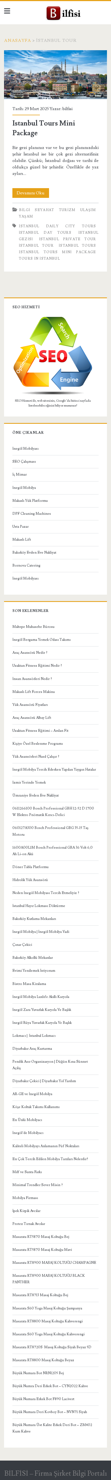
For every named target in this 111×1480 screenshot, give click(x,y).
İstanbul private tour (67, 239)
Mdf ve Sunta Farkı (27, 1172)
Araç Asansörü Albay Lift (31, 718)
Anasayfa (17, 40)
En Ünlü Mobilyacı (27, 1120)
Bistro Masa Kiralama (29, 984)
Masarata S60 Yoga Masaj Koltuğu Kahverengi (48, 1334)
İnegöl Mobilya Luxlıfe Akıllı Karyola (40, 997)
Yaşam (26, 216)
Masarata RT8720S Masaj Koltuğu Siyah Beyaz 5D (51, 1347)
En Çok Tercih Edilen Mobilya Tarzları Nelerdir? (50, 1159)
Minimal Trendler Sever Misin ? (37, 1185)
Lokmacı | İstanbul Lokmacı (34, 1036)
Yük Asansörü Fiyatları (30, 705)
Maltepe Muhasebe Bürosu (33, 627)
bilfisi (67, 108)
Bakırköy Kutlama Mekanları (34, 919)
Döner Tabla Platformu (30, 867)
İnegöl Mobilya (24, 488)
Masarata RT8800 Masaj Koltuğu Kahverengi (47, 1321)
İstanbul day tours (45, 233)
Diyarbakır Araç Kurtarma (32, 1049)
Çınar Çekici (22, 945)
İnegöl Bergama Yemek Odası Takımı (41, 640)
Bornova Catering (26, 565)
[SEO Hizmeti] (52, 394)
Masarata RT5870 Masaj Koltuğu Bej (40, 1237)
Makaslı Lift (21, 539)
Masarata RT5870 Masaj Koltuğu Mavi (42, 1250)
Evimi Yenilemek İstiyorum (33, 970)
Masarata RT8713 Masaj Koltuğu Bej (40, 1295)
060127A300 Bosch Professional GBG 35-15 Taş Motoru (50, 831)
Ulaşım (88, 210)
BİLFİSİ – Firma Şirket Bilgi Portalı (55, 1473)
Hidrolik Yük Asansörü (30, 880)
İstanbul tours (77, 245)
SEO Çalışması (24, 461)
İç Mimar (19, 474)
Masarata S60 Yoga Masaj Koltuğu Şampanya (47, 1308)
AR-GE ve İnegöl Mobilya (32, 1094)
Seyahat (44, 210)
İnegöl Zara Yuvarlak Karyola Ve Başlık (41, 1010)
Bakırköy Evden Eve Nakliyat (34, 552)
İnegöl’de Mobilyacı (27, 1133)
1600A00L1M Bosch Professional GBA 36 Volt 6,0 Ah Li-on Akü (52, 850)
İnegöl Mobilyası (25, 448)
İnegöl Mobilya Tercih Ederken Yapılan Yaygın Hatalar (54, 769)
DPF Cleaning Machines (31, 514)
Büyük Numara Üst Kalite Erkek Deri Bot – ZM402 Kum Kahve (52, 1428)
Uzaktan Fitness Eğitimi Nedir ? (37, 665)
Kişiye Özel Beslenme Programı (37, 743)
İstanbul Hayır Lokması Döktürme (38, 906)
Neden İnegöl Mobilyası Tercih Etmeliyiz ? (45, 893)
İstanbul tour (36, 245)
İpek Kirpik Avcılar (26, 1211)
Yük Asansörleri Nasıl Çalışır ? (35, 756)
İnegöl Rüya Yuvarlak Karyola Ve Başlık (42, 1023)
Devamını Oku (33, 194)
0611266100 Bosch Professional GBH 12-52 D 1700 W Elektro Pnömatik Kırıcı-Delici (53, 811)
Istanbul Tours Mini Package (55, 74)
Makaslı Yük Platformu (30, 501)
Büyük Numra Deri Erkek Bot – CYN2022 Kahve (50, 1386)
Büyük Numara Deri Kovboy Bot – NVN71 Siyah (49, 1412)
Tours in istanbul (39, 258)
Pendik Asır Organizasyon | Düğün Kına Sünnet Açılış (50, 1064)
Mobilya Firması (25, 1198)
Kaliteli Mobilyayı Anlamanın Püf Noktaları (45, 1146)
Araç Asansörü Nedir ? (29, 653)
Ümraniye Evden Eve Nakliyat (35, 795)
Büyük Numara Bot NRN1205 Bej (38, 1373)
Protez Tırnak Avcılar (28, 1224)
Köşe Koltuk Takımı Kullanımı (36, 1107)
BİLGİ (24, 210)
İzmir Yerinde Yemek (29, 782)
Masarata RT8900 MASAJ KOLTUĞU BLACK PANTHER (48, 1279)
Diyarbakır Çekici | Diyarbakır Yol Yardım (44, 1081)
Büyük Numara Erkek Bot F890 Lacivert (43, 1399)
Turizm (67, 210)
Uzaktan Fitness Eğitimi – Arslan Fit (40, 731)
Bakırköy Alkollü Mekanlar (32, 958)
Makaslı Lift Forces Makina (33, 692)
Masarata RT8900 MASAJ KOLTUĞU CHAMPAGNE (54, 1263)
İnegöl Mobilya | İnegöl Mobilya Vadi (40, 932)
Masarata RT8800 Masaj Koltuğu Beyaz (43, 1360)
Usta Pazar (20, 526)
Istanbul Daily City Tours (57, 226)
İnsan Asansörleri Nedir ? (32, 679)
